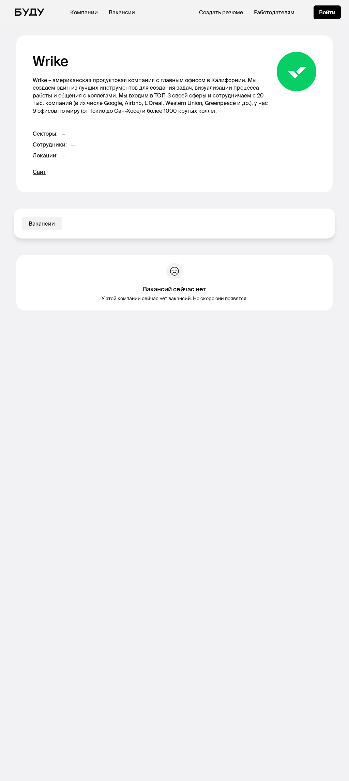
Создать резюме (221, 12)
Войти (327, 12)
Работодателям (274, 12)
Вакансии (122, 12)
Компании (84, 12)
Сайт (39, 172)
